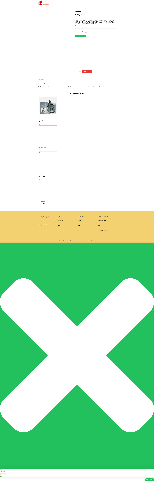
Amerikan (98, 20)
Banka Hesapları (101, 222)
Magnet (99, 22)
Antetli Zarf (109, 20)
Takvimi (94, 23)
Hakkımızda (60, 220)
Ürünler (59, 225)
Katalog (86, 22)
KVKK (99, 225)
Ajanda (94, 20)
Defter (89, 21)
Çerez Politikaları (101, 228)
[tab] (41, 79)
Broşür (76, 21)
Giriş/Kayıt (80, 222)
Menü (79, 23)
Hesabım (79, 220)
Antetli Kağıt (103, 20)
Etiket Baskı (110, 21)
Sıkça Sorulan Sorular (102, 220)
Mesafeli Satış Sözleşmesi (103, 230)
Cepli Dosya (80, 21)
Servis (91, 23)
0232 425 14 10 (44, 220)
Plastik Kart (83, 23)
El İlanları (106, 21)
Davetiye (85, 21)
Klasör (96, 22)
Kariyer (59, 222)
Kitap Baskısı (91, 22)
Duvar (102, 21)
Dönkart (98, 21)
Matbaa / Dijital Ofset (83, 20)
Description (41, 79)
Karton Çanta (77, 22)
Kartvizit (82, 22)
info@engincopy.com (43, 225)
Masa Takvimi (104, 22)
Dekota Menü (94, 21)
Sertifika (88, 23)
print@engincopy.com (43, 224)
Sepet (79, 225)
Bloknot (113, 20)
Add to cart (87, 71)
